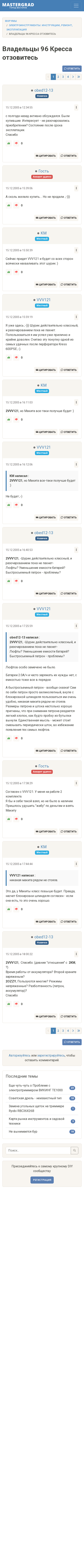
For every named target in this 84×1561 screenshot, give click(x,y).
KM (44, 233)
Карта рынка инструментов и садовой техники (36, 1121)
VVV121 (44, 299)
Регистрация (42, 1179)
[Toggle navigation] (76, 6)
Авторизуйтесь (19, 1055)
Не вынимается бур (23, 1131)
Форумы (11, 21)
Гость (43, 171)
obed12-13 (43, 90)
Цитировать (47, 155)
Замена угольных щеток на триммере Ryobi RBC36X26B (36, 1108)
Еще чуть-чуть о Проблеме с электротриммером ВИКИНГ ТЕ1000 (36, 1088)
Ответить (73, 68)
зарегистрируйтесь (51, 1055)
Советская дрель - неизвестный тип (35, 1098)
